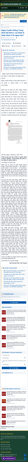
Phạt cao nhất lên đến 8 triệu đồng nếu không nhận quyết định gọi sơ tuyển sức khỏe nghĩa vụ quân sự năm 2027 (16, 408)
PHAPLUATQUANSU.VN (12, 4)
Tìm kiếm (24, 21)
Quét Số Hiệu (15, 302)
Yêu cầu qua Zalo (17, 46)
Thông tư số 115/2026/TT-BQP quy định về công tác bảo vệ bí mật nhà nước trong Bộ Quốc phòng (16, 311)
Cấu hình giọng (17, 43)
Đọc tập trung (6, 46)
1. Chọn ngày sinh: (6, 355)
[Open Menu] (26, 8)
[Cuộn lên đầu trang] (25, 455)
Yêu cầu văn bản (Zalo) (6, 448)
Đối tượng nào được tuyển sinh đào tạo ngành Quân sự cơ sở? (13, 64)
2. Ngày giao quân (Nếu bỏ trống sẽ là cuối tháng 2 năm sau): (14, 361)
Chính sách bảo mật (5, 446)
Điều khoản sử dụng (5, 444)
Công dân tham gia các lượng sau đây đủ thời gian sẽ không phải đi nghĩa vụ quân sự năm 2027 (16, 393)
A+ (23, 7)
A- (20, 7)
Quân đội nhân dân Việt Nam (9, 39)
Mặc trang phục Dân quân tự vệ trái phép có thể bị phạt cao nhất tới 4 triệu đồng (14, 53)
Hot (2, 39)
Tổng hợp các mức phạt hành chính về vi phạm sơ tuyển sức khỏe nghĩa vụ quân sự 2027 (16, 400)
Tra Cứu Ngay (14, 368)
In (25, 46)
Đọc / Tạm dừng (7, 43)
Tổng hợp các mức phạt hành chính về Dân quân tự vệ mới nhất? (14, 57)
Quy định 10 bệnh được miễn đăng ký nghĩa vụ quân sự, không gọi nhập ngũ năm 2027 (16, 415)
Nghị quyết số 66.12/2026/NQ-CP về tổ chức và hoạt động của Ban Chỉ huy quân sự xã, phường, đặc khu (16, 336)
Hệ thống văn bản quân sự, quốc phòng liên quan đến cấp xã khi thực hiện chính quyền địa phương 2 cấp (15, 16)
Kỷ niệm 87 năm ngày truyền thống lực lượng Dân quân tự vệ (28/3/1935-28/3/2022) (14, 68)
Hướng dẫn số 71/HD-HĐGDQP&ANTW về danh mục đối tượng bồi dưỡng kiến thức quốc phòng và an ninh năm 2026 (16, 319)
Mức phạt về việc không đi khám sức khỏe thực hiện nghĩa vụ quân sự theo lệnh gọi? (14, 61)
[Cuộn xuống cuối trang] (25, 458)
